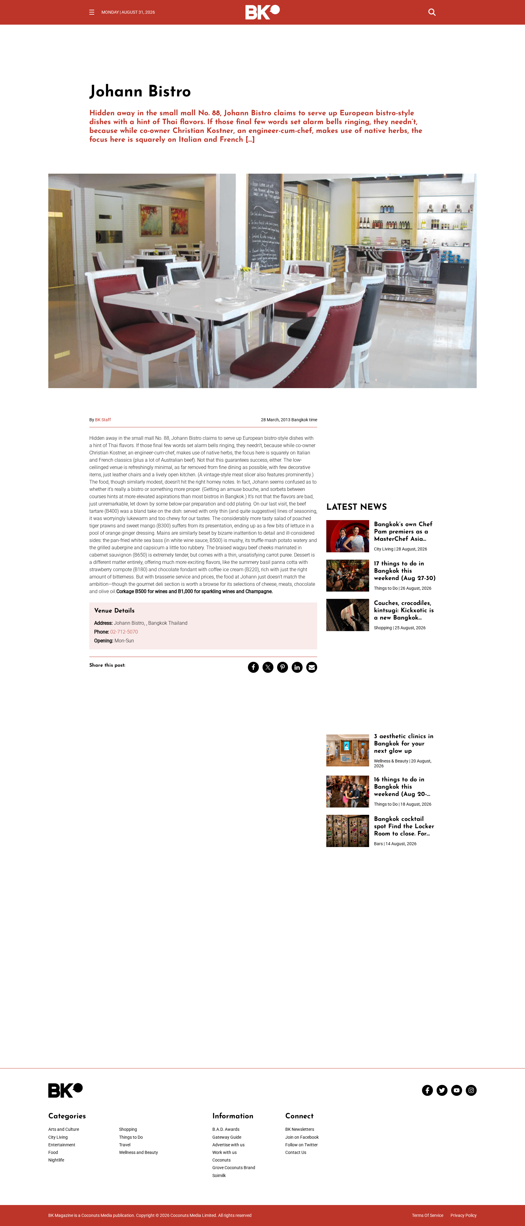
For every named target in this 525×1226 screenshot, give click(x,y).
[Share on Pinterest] (282, 667)
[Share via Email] (311, 667)
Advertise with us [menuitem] (228, 1144)
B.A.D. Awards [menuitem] (225, 1129)
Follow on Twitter (301, 1144)
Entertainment (61, 1144)
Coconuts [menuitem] (221, 1160)
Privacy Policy (464, 1215)
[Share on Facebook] (253, 667)
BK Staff (103, 419)
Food (53, 1152)
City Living (58, 1137)
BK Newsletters (299, 1129)
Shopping (128, 1129)
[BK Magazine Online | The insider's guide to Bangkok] (262, 11)
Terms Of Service (427, 1215)
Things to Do (131, 1137)
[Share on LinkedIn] (297, 667)
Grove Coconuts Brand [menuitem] (233, 1167)
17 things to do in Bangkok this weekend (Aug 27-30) (405, 571)
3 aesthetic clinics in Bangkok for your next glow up (404, 744)
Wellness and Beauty (138, 1152)
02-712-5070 (124, 632)
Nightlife (56, 1160)
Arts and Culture (63, 1129)
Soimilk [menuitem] (219, 1175)
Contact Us (295, 1152)
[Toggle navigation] (91, 12)
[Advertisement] (381, 455)
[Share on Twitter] (267, 667)
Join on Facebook (302, 1137)
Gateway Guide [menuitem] (226, 1137)
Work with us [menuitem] (224, 1152)
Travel (124, 1144)
